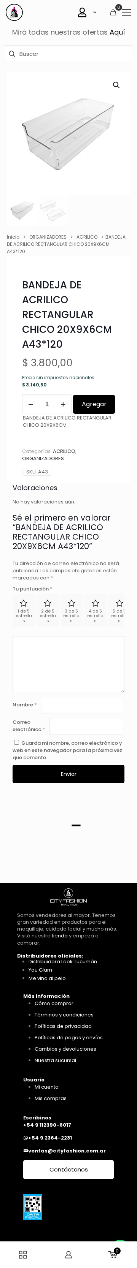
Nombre (25, 704)
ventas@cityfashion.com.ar (67, 1150)
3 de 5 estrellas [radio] (71, 615)
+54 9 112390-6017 (47, 1125)
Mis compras (51, 1098)
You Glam (40, 970)
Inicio (13, 237)
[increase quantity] (63, 404)
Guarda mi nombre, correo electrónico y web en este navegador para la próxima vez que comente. (67, 750)
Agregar (94, 404)
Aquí (117, 32)
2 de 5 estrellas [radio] (48, 615)
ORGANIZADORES (48, 237)
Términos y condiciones (64, 1014)
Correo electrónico (29, 726)
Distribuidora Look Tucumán (63, 961)
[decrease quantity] (30, 404)
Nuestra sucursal (55, 1060)
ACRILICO (86, 237)
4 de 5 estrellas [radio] (95, 615)
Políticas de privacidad (63, 1026)
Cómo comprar (54, 1003)
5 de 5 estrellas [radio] (119, 615)
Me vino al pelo (47, 978)
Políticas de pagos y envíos (69, 1037)
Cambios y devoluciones (65, 1049)
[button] (116, 85)
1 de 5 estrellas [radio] (24, 615)
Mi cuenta (47, 1087)
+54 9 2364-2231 (50, 1137)
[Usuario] (87, 12)
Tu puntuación (33, 588)
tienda (60, 935)
